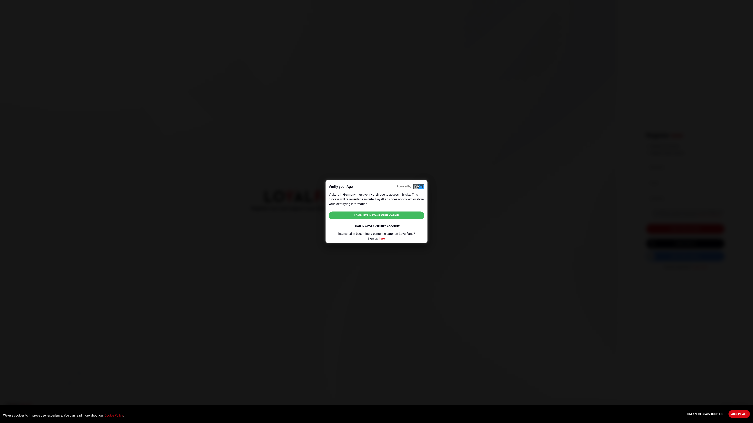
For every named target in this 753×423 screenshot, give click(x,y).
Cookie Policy (114, 415)
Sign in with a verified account (377, 226)
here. (382, 238)
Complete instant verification (376, 215)
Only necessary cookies (705, 414)
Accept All (739, 414)
